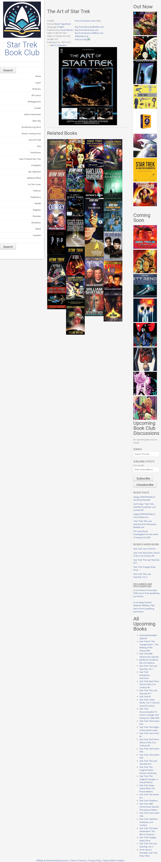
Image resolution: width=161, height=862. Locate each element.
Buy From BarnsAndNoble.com (89, 26)
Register (37, 209)
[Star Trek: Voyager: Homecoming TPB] (145, 83)
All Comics (36, 95)
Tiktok (38, 228)
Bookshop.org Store (31, 127)
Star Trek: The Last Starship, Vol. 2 (142, 576)
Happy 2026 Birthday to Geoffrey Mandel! (144, 498)
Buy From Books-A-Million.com (89, 33)
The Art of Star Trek (68, 11)
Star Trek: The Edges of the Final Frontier (149, 729)
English (61, 26)
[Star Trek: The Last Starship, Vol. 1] (145, 321)
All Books (36, 88)
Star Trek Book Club (22, 49)
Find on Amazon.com (85, 20)
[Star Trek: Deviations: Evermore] (145, 345)
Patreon (37, 190)
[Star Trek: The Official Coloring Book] (145, 156)
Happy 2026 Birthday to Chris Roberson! (144, 516)
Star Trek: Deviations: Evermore (144, 675)
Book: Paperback (63, 23)
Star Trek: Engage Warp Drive (147, 839)
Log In (38, 82)
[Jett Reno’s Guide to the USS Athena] (145, 296)
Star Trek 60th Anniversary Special (148, 655)
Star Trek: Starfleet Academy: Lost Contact (148, 822)
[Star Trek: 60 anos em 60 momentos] (145, 180)
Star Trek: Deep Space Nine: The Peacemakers (147, 788)
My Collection (34, 171)
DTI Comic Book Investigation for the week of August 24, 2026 (145, 534)
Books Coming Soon (31, 133)
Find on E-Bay (81, 39)
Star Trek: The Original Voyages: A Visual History (148, 779)
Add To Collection (58, 45)
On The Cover (34, 184)
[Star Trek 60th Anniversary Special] (145, 272)
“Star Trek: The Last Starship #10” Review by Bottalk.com (144, 524)
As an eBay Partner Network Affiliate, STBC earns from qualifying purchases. (144, 607)
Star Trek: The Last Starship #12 (148, 762)
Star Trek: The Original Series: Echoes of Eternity (148, 770)
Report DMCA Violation (114, 860)
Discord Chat (35, 139)
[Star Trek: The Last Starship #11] (145, 394)
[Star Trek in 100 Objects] (145, 107)
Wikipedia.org (81, 36)
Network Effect (34, 178)
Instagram (36, 165)
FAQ (39, 146)
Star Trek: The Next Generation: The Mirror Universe (148, 831)
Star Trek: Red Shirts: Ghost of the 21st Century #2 (149, 684)
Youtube (37, 235)
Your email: (138, 465)
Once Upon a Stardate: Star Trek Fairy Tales (148, 852)
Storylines (36, 222)
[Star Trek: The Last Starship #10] (145, 58)
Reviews (37, 216)
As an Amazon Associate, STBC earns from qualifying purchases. (146, 593)
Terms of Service (78, 860)
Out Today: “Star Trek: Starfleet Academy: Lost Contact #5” (144, 507)
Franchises (36, 152)
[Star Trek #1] (145, 419)
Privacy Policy (94, 860)
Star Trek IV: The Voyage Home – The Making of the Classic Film (148, 646)
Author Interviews (32, 114)
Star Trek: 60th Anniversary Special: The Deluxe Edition (149, 806)
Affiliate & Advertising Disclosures (52, 860)
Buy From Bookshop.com (86, 30)
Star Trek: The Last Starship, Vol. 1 (148, 667)
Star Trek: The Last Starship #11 (148, 692)
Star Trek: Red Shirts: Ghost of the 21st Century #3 (146, 554)
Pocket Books (67, 30)
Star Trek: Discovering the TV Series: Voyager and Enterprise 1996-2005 (149, 713)
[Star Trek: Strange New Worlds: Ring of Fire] (145, 205)
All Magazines (34, 101)
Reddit (38, 203)
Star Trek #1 (145, 696)
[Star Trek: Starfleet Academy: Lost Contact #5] (145, 34)
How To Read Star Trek (30, 159)
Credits (37, 108)
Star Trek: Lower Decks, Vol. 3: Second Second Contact (149, 702)
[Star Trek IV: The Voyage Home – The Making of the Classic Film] (145, 248)
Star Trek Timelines (148, 800)
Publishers (36, 197)
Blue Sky (37, 120)
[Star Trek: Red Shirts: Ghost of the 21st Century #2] (145, 370)
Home (38, 76)
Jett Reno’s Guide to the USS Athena (148, 661)
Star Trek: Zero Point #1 (144, 548)
